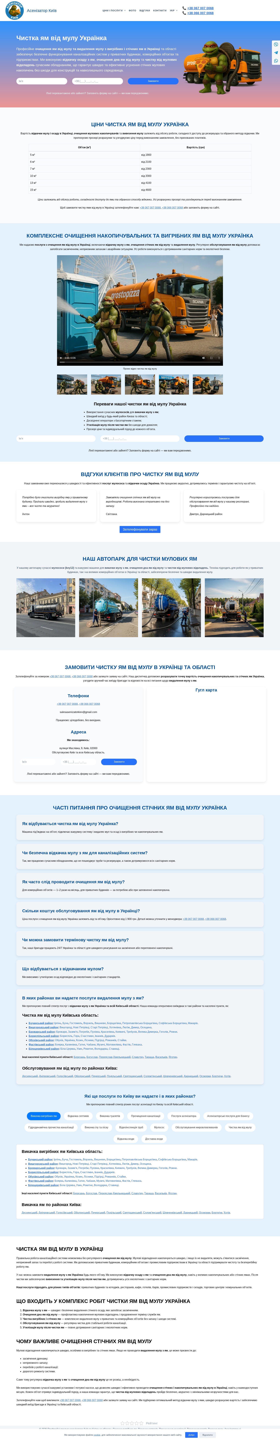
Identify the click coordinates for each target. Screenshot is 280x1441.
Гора (76, 1036)
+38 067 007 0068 (200, 8)
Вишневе (100, 1023)
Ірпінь (57, 1023)
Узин (79, 1048)
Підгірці (99, 1040)
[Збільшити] (83, 378)
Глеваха (137, 1044)
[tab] (44, 1116)
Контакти (160, 10)
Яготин (173, 1057)
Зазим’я (73, 1031)
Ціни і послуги (113, 10)
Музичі (101, 1044)
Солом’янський (153, 1076)
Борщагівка (114, 1023)
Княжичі (120, 1031)
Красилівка (107, 1031)
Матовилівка (113, 1044)
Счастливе (87, 1036)
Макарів (193, 1023)
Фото (132, 10)
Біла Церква (67, 1048)
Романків (110, 1040)
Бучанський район (41, 1023)
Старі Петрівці (99, 1027)
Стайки (122, 1040)
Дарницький (191, 1076)
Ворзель (88, 1023)
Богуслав (92, 1057)
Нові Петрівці (81, 1027)
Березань (79, 1057)
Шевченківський (172, 1076)
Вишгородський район (43, 1027)
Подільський (114, 1076)
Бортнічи (217, 1076)
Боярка (59, 1044)
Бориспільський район (44, 1036)
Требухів (131, 1031)
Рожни (173, 1031)
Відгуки (145, 10)
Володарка (101, 1048)
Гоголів (163, 1031)
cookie (97, 1435)
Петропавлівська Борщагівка (139, 1023)
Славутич (137, 1057)
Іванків (99, 1036)
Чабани (91, 1044)
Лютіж (126, 1027)
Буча (65, 1023)
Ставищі (114, 1048)
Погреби (84, 1031)
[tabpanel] (140, 1181)
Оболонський (82, 1076)
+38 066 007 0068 (200, 13)
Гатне (81, 1044)
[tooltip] (276, 45)
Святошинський (132, 1076)
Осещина (146, 1027)
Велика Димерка (148, 1031)
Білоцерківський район (44, 1048)
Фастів (127, 1044)
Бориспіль (66, 1036)
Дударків (110, 1036)
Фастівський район (41, 1044)
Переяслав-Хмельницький (115, 1057)
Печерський (99, 1076)
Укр (172, 10)
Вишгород (66, 1027)
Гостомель (76, 1023)
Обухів (59, 1040)
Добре (191, 1435)
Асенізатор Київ (42, 10)
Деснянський (30, 1076)
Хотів (227, 1076)
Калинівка (71, 1044)
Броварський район (42, 1031)
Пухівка (95, 1031)
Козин (79, 1040)
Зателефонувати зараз (140, 529)
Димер (135, 1027)
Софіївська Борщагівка (173, 1023)
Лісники (88, 1040)
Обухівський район (41, 1040)
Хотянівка (115, 1027)
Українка (69, 1040)
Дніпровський (47, 1076)
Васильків (161, 1057)
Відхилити (208, 1435)
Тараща (149, 1057)
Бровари (61, 1031)
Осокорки (205, 1076)
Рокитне (88, 1048)
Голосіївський (65, 1076)
